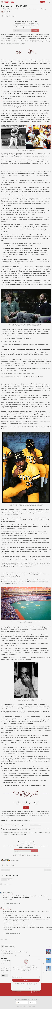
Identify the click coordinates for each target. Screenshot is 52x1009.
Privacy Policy (36, 984)
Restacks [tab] (10, 879)
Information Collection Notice (26, 984)
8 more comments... (4, 939)
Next (46, 870)
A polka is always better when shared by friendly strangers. (15, 951)
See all (3, 975)
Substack (19, 1006)
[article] (26, 952)
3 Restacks (17, 860)
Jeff (3, 908)
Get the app (32, 1002)
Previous (6, 870)
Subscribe (42, 2)
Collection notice (35, 999)
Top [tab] (2, 946)
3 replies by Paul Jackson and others (12, 933)
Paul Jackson (7, 11)
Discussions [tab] (11, 946)
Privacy (25, 999)
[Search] (49, 946)
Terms (28, 999)
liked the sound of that (35, 825)
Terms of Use (32, 983)
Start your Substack (22, 1002)
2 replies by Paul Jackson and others (12, 903)
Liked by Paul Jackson (8, 893)
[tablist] (7, 879)
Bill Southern (6, 892)
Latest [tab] (6, 946)
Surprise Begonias (6, 950)
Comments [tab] (4, 879)
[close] (39, 960)
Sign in (48, 2)
